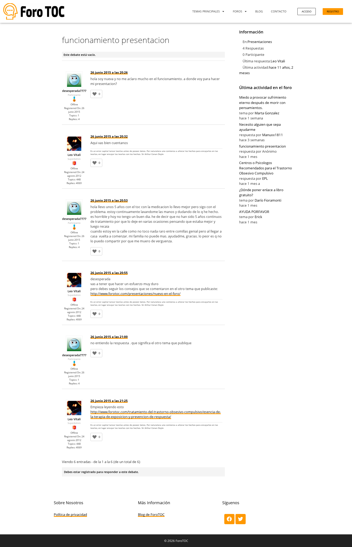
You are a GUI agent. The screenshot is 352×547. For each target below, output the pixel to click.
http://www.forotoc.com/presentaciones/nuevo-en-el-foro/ (135, 293)
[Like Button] (94, 94)
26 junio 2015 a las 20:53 (109, 200)
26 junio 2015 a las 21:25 (109, 401)
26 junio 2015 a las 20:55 (109, 273)
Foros (237, 11)
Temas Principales (206, 11)
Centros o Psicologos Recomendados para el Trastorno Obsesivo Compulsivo (265, 167)
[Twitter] (240, 519)
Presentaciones (260, 41)
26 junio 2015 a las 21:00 (109, 337)
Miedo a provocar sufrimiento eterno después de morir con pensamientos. (262, 102)
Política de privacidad (70, 514)
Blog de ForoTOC (151, 514)
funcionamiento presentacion (262, 146)
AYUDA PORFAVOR (254, 211)
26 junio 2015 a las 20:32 (109, 136)
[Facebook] (229, 519)
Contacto (278, 11)
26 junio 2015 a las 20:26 (109, 72)
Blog (259, 11)
